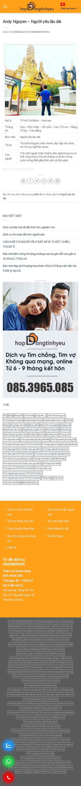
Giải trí (53, 630)
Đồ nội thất (60, 771)
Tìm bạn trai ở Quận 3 (61, 744)
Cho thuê (29, 415)
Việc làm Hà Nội (11, 482)
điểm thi (38, 194)
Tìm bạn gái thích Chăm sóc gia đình (22, 449)
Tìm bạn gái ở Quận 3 (50, 708)
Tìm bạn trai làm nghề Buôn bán (49, 458)
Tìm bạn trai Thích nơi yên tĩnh (54, 739)
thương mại (52, 434)
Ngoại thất (39, 649)
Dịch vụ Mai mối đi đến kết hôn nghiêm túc (29, 227)
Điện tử (31, 771)
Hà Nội (69, 420)
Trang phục (14, 671)
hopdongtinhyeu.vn (54, 420)
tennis (41, 434)
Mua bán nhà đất (19, 425)
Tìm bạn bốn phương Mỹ (63, 439)
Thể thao (58, 662)
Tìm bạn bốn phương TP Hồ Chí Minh (21, 444)
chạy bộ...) (40, 415)
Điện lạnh (67, 767)
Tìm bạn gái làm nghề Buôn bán (24, 694)
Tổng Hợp (47, 478)
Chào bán (35, 626)
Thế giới (48, 662)
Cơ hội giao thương (13, 420)
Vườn (49, 767)
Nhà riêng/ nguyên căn (15, 434)
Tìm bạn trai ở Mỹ (51, 463)
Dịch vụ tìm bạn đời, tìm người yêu (24, 234)
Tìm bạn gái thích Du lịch (55, 449)
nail (19, 649)
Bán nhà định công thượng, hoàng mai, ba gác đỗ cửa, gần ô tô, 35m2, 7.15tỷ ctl (39, 256)
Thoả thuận (23, 662)
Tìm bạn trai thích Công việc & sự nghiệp (40, 735)
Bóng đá (18, 415)
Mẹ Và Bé (67, 644)
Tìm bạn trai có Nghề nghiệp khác (52, 453)
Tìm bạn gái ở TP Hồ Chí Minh (18, 453)
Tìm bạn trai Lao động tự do (17, 458)
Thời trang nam (16, 667)
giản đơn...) (16, 635)
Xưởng (57, 767)
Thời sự (68, 662)
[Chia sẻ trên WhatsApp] (23, 181)
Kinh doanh (31, 639)
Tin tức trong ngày (50, 667)
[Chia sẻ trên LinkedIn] (57, 181)
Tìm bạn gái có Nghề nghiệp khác (59, 444)
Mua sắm (34, 425)
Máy (22, 644)
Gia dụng (44, 630)
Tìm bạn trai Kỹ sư (26, 717)
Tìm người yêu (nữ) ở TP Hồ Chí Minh (21, 478)
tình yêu (38, 160)
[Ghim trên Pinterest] (51, 181)
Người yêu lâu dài (12, 429)
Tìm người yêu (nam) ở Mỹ (40, 753)
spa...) (58, 658)
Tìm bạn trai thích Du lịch (24, 739)
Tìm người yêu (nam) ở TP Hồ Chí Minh (22, 473)
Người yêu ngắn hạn (33, 429)
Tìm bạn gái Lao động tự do (59, 689)
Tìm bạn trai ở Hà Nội (19, 744)
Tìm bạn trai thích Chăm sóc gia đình (22, 463)
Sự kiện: (32, 434)
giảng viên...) (65, 630)
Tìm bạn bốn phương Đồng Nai (40, 685)
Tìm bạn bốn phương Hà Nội (35, 439)
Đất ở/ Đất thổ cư (29, 482)
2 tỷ (10, 621)
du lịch (34, 630)
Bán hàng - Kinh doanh (61, 621)
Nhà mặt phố (52, 429)
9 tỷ (46, 621)
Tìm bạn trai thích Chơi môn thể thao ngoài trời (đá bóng (40, 730)
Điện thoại (20, 771)
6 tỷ (32, 621)
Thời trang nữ (33, 667)
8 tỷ (10, 415)
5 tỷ (5, 415)
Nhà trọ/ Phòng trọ (44, 658)
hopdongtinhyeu (40, 32)
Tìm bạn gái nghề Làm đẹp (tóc (58, 694)
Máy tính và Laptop (49, 425)
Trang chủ (65, 434)
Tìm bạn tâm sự (43, 468)
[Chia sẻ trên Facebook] (30, 181)
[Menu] (5, 6)
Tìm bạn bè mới (11, 439)
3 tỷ (15, 621)
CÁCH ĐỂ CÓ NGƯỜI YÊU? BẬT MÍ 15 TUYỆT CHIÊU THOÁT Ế (36, 244)
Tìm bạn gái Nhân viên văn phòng (40, 699)
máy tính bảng (33, 644)
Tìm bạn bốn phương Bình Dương (56, 671)
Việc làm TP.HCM (36, 767)
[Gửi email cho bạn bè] (44, 181)
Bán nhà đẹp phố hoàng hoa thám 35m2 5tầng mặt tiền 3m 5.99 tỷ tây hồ (40, 268)
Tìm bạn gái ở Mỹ (28, 708)
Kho (15, 639)
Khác (6, 425)
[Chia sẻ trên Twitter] (37, 181)
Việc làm (58, 478)
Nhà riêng (65, 429)
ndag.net (66, 425)
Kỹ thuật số (44, 639)
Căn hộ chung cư (56, 415)
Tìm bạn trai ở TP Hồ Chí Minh (18, 468)
